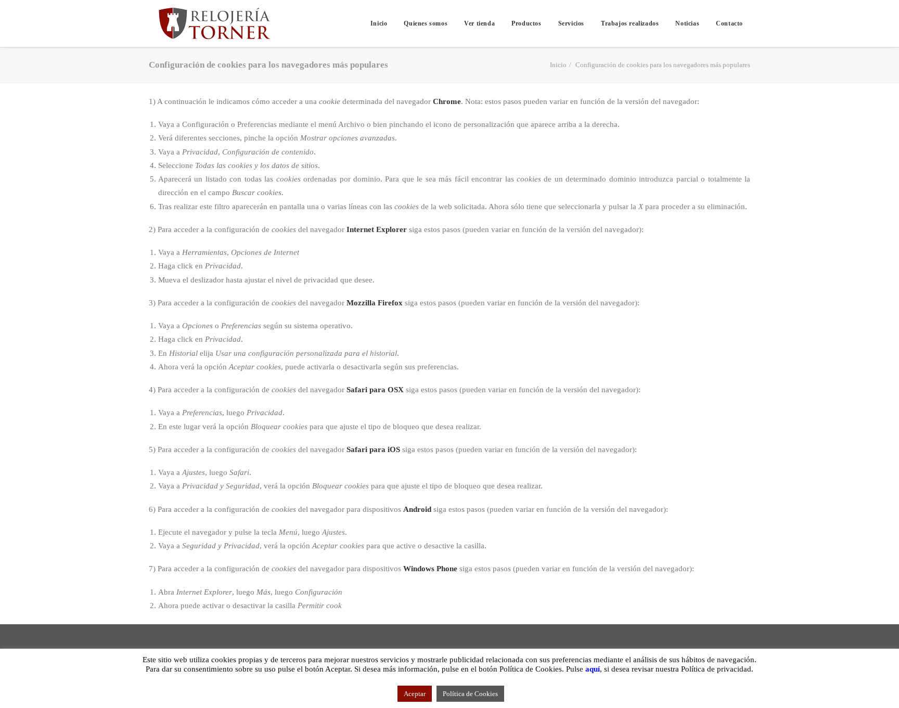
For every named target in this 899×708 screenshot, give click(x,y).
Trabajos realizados (630, 23)
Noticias (687, 23)
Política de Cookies (470, 694)
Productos (526, 23)
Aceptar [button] (415, 694)
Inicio (379, 23)
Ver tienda (479, 23)
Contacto (729, 23)
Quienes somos (425, 23)
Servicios (571, 23)
